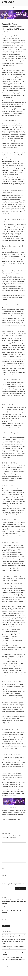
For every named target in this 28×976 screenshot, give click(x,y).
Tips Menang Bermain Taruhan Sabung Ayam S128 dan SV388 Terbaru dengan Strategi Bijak (13, 941)
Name (4, 861)
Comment (5, 841)
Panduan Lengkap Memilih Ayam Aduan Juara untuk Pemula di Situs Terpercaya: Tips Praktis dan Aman (13, 952)
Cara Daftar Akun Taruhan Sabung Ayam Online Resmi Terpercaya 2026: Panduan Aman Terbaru (14, 959)
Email (4, 868)
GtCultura (8, 2)
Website (4, 875)
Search (4, 919)
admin (12, 22)
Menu (14, 7)
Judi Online (7, 827)
